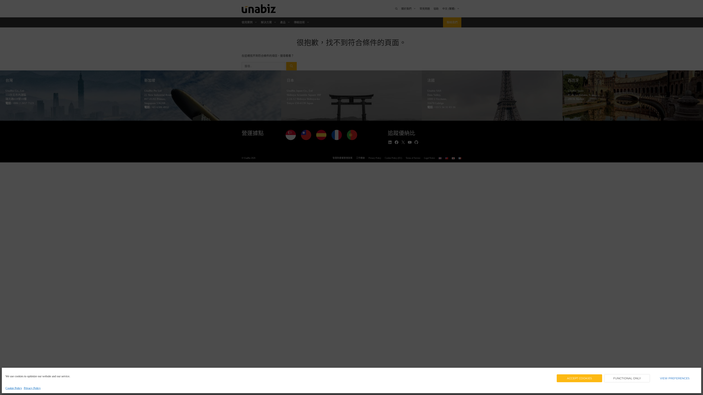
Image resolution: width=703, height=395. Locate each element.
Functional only (627, 378)
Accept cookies (579, 378)
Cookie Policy (13, 388)
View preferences (674, 378)
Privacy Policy (32, 388)
